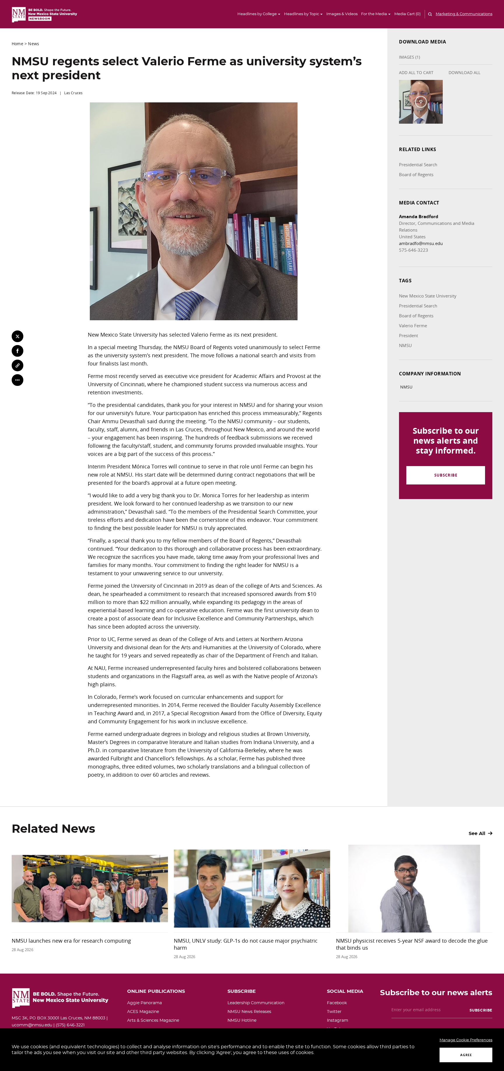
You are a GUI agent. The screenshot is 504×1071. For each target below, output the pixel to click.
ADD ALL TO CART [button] (416, 72)
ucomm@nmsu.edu (32, 1025)
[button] (407, 14)
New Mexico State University (427, 296)
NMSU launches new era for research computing (71, 940)
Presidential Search (418, 164)
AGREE (466, 1055)
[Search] (429, 14)
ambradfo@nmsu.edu (421, 243)
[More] (17, 380)
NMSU (405, 345)
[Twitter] (17, 336)
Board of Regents (416, 174)
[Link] (17, 365)
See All (478, 833)
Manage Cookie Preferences (466, 1040)
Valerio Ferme (413, 325)
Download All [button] (464, 72)
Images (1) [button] (409, 57)
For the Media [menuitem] (374, 14)
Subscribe (445, 475)
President (408, 335)
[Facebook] (17, 351)
